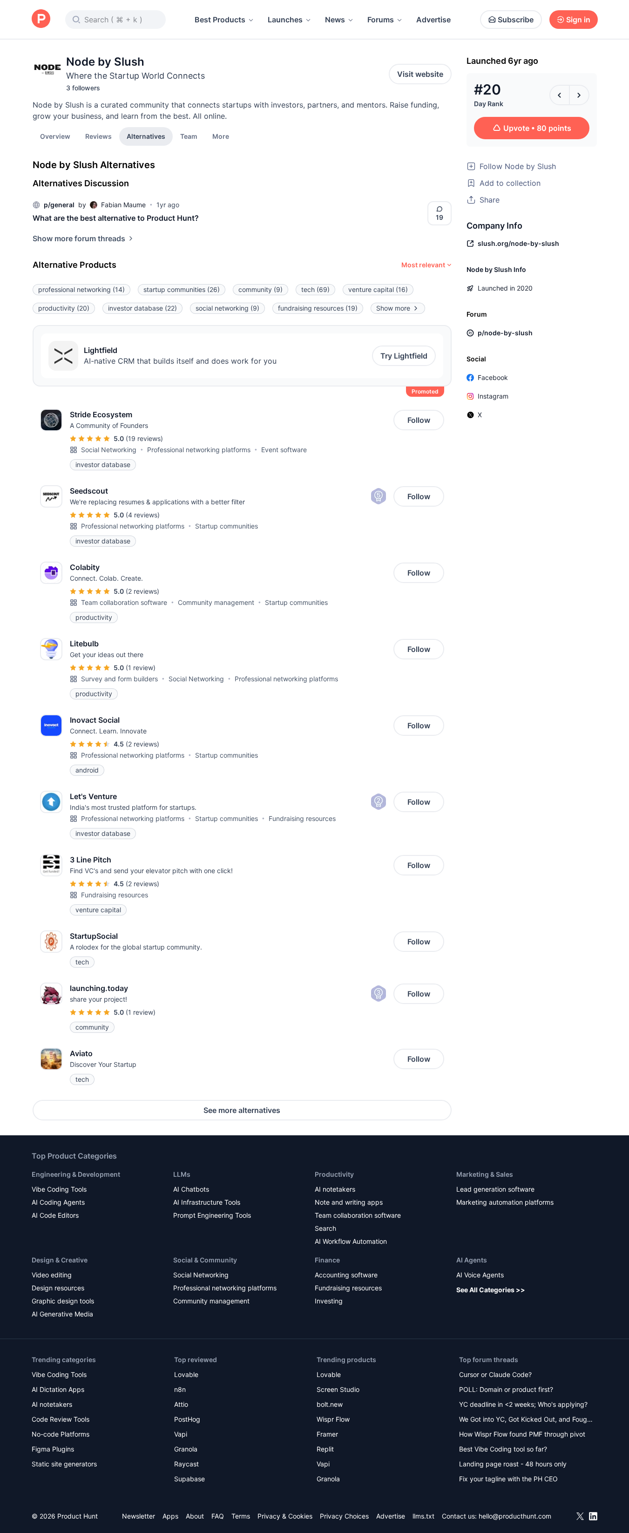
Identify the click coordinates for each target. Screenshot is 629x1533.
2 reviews (142, 591)
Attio (181, 1404)
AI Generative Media (62, 1314)
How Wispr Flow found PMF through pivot (522, 1434)
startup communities (181, 289)
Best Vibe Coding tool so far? (503, 1449)
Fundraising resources (302, 818)
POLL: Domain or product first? (506, 1389)
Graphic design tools (63, 1301)
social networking (227, 308)
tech (315, 289)
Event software (284, 450)
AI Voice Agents (480, 1275)
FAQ (217, 1516)
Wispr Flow (333, 1419)
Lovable (186, 1374)
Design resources (58, 1288)
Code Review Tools (60, 1419)
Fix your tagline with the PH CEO (508, 1479)
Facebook (493, 377)
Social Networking (108, 450)
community (260, 289)
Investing (329, 1301)
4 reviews (142, 515)
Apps (170, 1516)
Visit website (420, 74)
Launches (285, 19)
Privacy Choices (344, 1516)
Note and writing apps (349, 1202)
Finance (327, 1260)
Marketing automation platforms (505, 1202)
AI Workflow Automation (351, 1241)
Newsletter (138, 1516)
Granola (185, 1449)
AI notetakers (335, 1189)
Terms (240, 1516)
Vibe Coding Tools (59, 1189)
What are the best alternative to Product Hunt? (116, 218)
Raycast (186, 1464)
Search (325, 1228)
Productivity (334, 1174)
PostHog (187, 1419)
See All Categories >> (490, 1290)
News (335, 19)
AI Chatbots (191, 1189)
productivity (63, 308)
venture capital (378, 289)
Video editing (52, 1275)
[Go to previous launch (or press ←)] (559, 95)
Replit (325, 1449)
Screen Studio (338, 1389)
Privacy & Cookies (284, 1516)
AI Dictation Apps (58, 1389)
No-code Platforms (60, 1434)
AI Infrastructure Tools (206, 1202)
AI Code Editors (55, 1215)
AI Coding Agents (58, 1202)
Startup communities (226, 526)
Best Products (220, 19)
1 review (140, 668)
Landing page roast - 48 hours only (513, 1464)
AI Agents (471, 1260)
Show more (393, 308)
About (195, 1516)
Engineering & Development (76, 1174)
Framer (327, 1434)
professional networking (81, 289)
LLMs (181, 1174)
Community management (216, 602)
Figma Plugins (53, 1449)
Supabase (189, 1479)
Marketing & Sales (484, 1174)
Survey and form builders (119, 679)
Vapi (180, 1434)
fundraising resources (318, 308)
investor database (142, 308)
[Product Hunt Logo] (41, 19)
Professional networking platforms (198, 450)
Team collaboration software (124, 602)
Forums (380, 19)
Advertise (433, 19)
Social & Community (205, 1260)
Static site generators (64, 1464)
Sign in (578, 19)
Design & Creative (60, 1260)
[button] (221, 136)
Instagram (493, 396)
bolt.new (330, 1404)
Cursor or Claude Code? (495, 1374)
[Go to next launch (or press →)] (579, 95)
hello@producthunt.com (515, 1516)
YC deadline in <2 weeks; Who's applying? (523, 1404)
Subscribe (516, 19)
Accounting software (346, 1275)
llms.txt (423, 1516)
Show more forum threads (79, 238)
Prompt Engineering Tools (212, 1215)
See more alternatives (241, 1110)
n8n (180, 1389)
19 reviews (144, 438)
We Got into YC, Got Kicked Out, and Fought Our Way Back (526, 1420)
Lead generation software (495, 1189)
